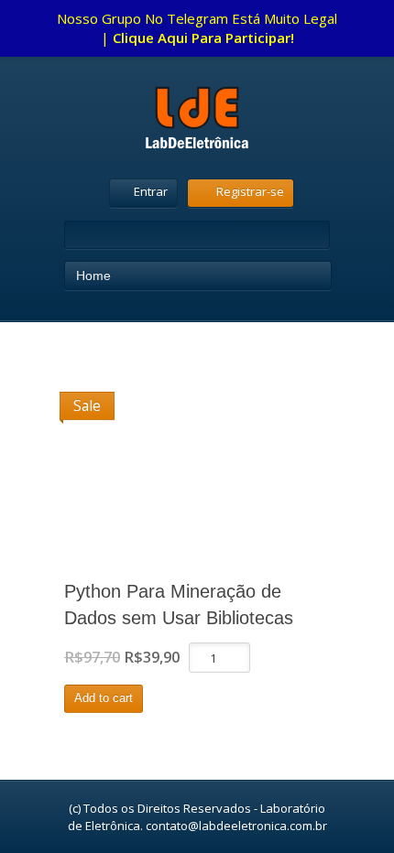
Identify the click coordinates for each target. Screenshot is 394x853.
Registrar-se (250, 191)
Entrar (151, 191)
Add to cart (103, 698)
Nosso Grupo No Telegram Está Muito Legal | (197, 28)
